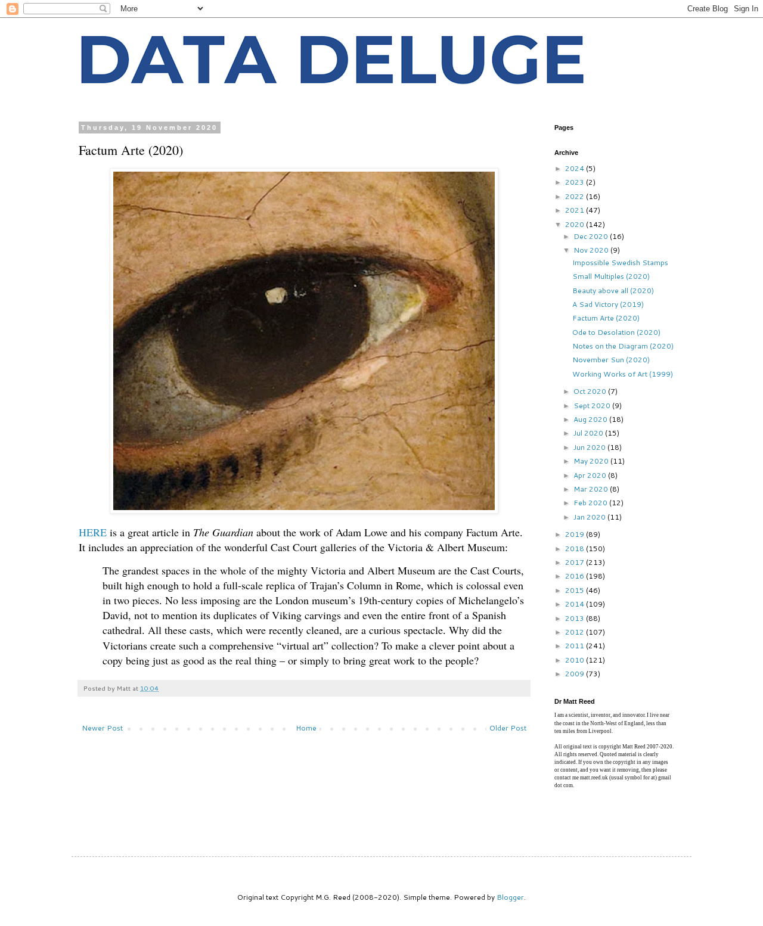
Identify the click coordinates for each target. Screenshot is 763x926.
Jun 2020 (590, 447)
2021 (575, 210)
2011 (575, 646)
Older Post (507, 728)
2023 (575, 182)
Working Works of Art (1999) (622, 374)
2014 (575, 604)
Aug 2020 (591, 419)
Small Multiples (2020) (611, 276)
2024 (575, 168)
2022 (575, 196)
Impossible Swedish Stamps (620, 262)
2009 (575, 674)
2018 (575, 548)
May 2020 (591, 461)
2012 (575, 632)
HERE (93, 532)
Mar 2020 (591, 489)
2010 (575, 660)
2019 (575, 534)
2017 (575, 562)
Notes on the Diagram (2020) (623, 346)
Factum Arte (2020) (606, 318)
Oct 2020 (590, 391)
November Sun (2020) (611, 360)
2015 (575, 590)
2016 (575, 576)
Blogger (510, 897)
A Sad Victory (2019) (608, 304)
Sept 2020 (592, 405)
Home (306, 728)
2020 (575, 224)
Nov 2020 (591, 250)
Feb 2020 (591, 503)
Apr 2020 (590, 475)
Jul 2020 (589, 433)
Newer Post (102, 728)
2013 (575, 618)
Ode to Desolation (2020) (616, 332)
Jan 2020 (590, 517)
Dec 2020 (591, 236)
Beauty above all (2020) (613, 290)
